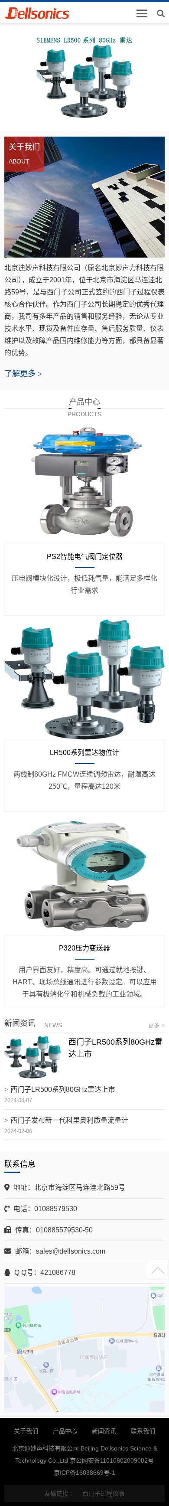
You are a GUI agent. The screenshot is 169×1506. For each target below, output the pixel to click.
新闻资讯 (104, 1431)
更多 (156, 1025)
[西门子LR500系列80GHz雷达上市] (32, 1057)
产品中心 (65, 1431)
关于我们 (26, 1431)
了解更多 (23, 373)
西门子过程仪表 (103, 1493)
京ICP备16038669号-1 (84, 1472)
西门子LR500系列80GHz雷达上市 (62, 1089)
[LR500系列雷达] (84, 78)
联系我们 (143, 1431)
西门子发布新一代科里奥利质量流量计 (69, 1120)
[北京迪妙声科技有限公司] (42, 14)
